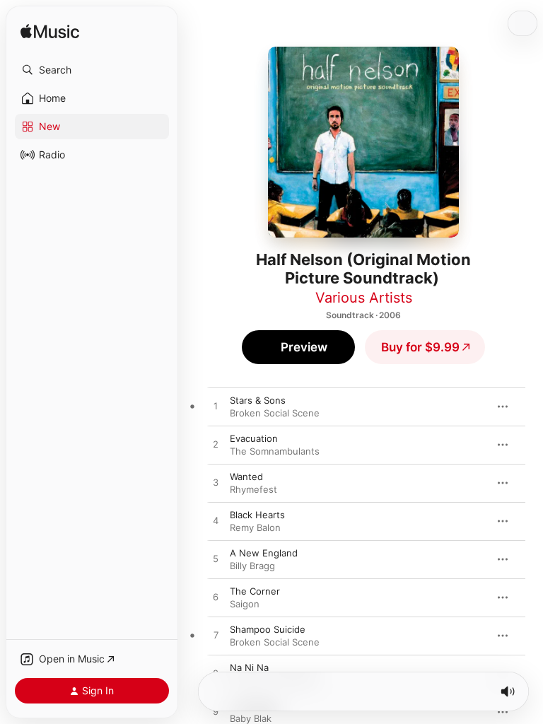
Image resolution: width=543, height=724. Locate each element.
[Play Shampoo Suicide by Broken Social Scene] (216, 635)
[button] (92, 70)
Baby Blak (251, 718)
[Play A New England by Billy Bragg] (216, 559)
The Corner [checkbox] (255, 591)
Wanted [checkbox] (246, 476)
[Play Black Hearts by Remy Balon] (216, 521)
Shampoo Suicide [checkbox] (267, 629)
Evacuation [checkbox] (254, 438)
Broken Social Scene (275, 413)
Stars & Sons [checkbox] (258, 400)
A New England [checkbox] (264, 553)
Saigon (244, 603)
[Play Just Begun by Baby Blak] (216, 712)
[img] (50, 32)
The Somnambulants (275, 451)
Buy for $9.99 (420, 347)
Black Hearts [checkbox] (257, 514)
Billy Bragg (252, 565)
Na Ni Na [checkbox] (249, 667)
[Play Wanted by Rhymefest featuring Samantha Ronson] (216, 483)
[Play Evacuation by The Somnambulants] (216, 444)
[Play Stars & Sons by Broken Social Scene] (216, 406)
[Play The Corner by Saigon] (216, 597)
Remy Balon (255, 527)
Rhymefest (253, 489)
